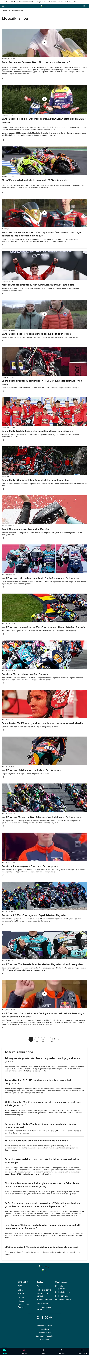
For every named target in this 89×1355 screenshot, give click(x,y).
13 (52, 1039)
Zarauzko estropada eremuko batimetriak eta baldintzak (36, 1140)
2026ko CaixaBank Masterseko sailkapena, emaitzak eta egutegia (41, 1246)
